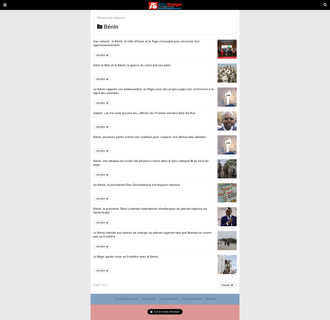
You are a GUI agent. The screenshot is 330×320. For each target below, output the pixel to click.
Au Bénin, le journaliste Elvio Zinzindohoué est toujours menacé (136, 185)
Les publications (169, 298)
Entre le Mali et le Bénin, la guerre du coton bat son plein (132, 65)
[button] (5, 5)
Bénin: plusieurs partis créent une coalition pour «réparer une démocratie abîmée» (149, 137)
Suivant (226, 285)
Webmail (210, 298)
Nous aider (149, 298)
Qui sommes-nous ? (126, 298)
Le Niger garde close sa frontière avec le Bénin (125, 256)
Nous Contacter (192, 298)
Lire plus (101, 55)
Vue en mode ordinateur (166, 311)
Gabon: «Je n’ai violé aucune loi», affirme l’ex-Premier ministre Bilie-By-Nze (144, 113)
